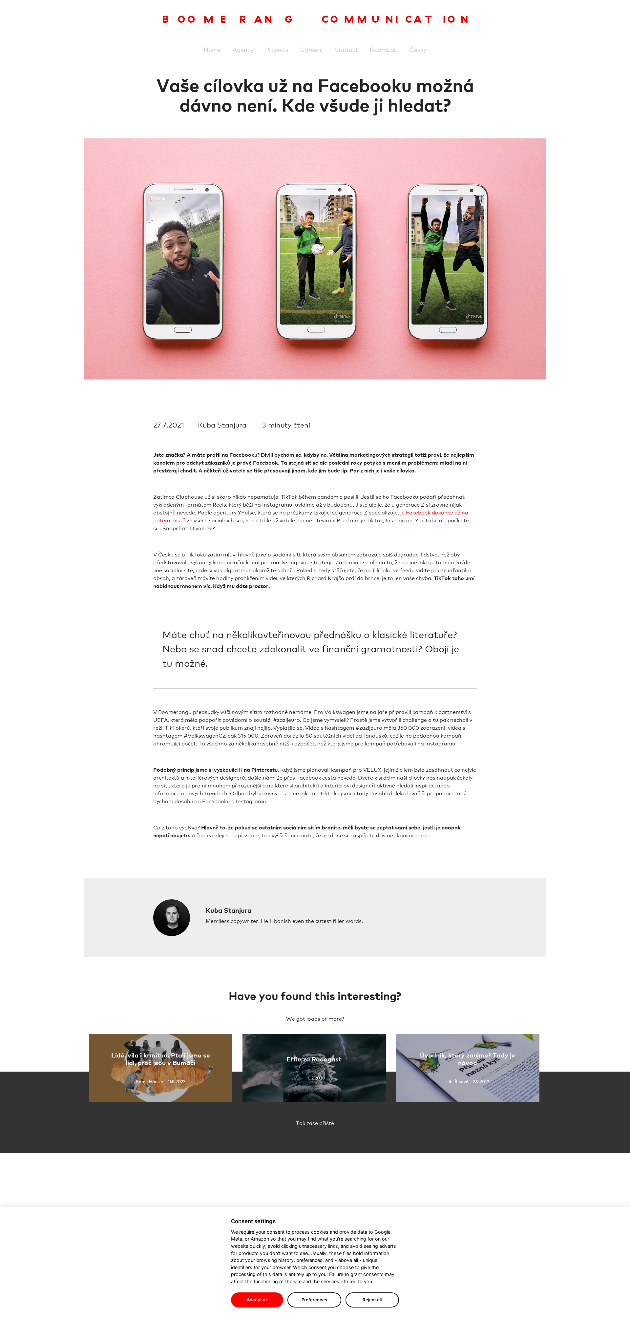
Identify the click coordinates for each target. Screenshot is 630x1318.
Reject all (372, 1299)
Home (212, 49)
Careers (311, 49)
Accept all (257, 1299)
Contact (346, 49)
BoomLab (384, 49)
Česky (418, 49)
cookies (319, 1232)
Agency (243, 49)
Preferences (314, 1299)
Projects (276, 49)
